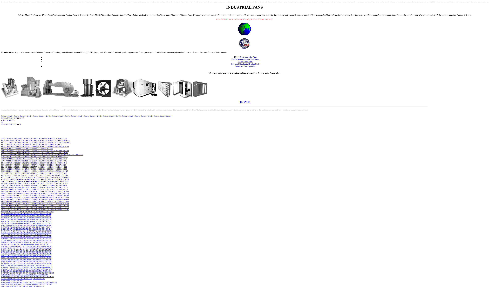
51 (27, 159)
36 (4, 157)
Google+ (4, 116)
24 (71, 155)
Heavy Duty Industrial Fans (245, 57)
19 (57, 143)
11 (12, 124)
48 (21, 159)
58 (39, 159)
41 (56, 140)
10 (11, 124)
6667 (32, 212)
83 (11, 183)
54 (32, 159)
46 (18, 159)
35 (2, 157)
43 (12, 159)
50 (25, 159)
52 (29, 159)
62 (46, 159)
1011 (7, 161)
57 (37, 159)
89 (21, 183)
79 (59, 159)
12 (14, 124)
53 (30, 159)
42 (11, 159)
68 (4, 195)
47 (20, 159)
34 (82, 155)
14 (18, 124)
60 (43, 159)
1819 (36, 157)
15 (20, 124)
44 (14, 159)
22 (70, 155)
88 (20, 183)
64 (50, 159)
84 (12, 183)
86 (16, 183)
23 (44, 157)
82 (9, 183)
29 (54, 157)
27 (51, 157)
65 (52, 159)
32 (60, 157)
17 (54, 143)
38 (4, 159)
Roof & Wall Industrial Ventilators (245, 59)
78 (57, 159)
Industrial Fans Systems (245, 66)
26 (75, 155)
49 (23, 159)
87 (18, 183)
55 (34, 159)
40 (9, 157)
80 (61, 159)
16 (52, 143)
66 (54, 159)
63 (48, 159)
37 (54, 140)
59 (41, 159)
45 (16, 159)
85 (14, 183)
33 (53, 140)
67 (55, 159)
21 (61, 143)
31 (78, 155)
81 (7, 183)
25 (73, 155)
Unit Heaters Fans (245, 62)
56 (36, 159)
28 (53, 157)
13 (16, 124)
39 (7, 157)
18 (55, 143)
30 (77, 155)
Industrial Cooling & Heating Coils (245, 64)
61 (45, 159)
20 (59, 143)
